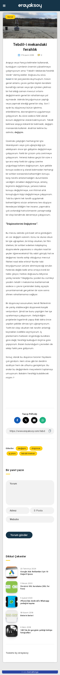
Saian (9, 79)
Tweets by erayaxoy (17, 652)
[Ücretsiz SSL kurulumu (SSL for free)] (11, 587)
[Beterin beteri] (11, 616)
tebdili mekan (28, 453)
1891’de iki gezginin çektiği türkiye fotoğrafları (36, 631)
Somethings (33, 672)
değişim (22, 448)
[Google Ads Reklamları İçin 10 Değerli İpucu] (11, 572)
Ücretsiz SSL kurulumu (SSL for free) (35, 587)
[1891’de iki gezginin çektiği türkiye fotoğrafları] (11, 631)
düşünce (36, 448)
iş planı (12, 453)
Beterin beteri (26, 616)
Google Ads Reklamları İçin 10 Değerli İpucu (34, 573)
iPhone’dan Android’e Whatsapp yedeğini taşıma (34, 602)
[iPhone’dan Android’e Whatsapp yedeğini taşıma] (11, 602)
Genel (10, 17)
